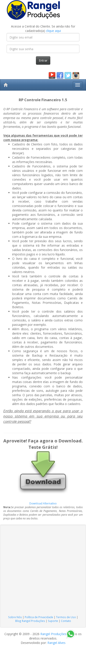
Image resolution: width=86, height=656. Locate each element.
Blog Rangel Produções (30, 621)
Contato (66, 621)
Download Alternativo (43, 503)
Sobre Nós (15, 617)
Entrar (43, 60)
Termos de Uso (66, 617)
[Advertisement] (43, 570)
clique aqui (53, 31)
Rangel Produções (53, 634)
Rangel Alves (56, 643)
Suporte (53, 621)
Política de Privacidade (39, 617)
